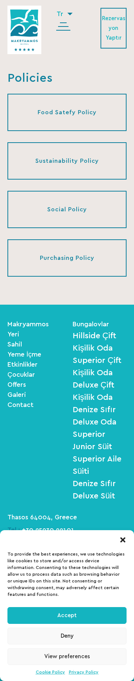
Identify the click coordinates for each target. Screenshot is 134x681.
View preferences (67, 656)
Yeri (13, 334)
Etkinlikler (22, 364)
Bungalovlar (91, 324)
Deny (67, 636)
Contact (20, 405)
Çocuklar (21, 374)
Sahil (14, 344)
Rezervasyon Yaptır (113, 28)
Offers (16, 385)
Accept (67, 615)
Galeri (16, 395)
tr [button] (61, 14)
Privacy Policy (84, 672)
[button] (123, 539)
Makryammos (28, 324)
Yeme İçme (24, 354)
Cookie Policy (50, 672)
